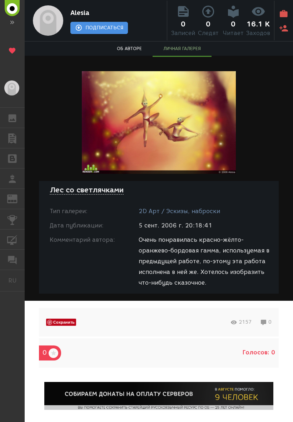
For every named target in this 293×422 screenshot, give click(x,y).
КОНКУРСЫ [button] (12, 219)
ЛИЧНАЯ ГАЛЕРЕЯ (182, 48)
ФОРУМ (12, 260)
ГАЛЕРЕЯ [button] (12, 118)
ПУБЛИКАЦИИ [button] (12, 138)
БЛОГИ (12, 158)
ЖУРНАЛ (17, 198)
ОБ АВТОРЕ (129, 48)
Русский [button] (16, 280)
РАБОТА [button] (12, 178)
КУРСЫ (12, 240)
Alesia (79, 13)
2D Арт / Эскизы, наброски (179, 211)
